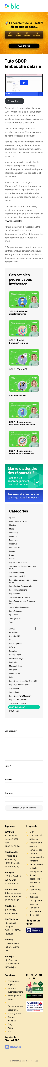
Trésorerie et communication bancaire (36, 857)
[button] (42, 6)
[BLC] (12, 6)
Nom (8, 766)
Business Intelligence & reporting (35, 900)
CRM (31, 832)
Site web (9, 793)
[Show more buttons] (41, 94)
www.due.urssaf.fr (13, 221)
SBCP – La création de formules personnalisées (21, 452)
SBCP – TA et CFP (18, 369)
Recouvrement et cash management (36, 868)
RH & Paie (34, 915)
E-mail (8, 779)
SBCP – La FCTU (17, 395)
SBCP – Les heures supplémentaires (19, 312)
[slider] (24, 94)
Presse (11, 1031)
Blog (10, 1024)
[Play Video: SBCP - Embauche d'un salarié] (24, 82)
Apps (10, 1028)
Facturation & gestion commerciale (35, 846)
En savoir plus (14, 101)
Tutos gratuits (14, 1013)
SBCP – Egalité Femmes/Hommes (18, 341)
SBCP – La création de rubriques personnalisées (22, 423)
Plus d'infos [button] (24, 46)
